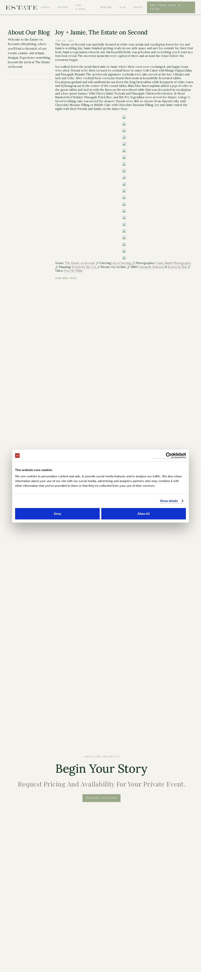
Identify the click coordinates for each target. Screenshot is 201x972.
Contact (138, 7)
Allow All (143, 513)
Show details (169, 501)
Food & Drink (80, 7)
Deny (57, 513)
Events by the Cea (84, 267)
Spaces (45, 7)
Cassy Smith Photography (173, 263)
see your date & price (165, 7)
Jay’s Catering (121, 263)
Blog (122, 7)
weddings (105, 7)
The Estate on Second (80, 263)
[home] (21, 7)
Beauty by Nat (177, 267)
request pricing (101, 797)
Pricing (63, 7)
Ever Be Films (73, 271)
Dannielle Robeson (151, 267)
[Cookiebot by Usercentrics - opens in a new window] (169, 456)
